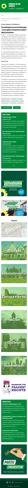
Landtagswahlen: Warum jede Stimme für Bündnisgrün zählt (14, 417)
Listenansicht (6, 107)
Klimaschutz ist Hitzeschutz (10, 430)
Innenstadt (4, 20)
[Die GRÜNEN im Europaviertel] (14, 296)
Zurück (17, 107)
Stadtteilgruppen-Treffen (9, 117)
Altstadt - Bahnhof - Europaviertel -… (11, 19)
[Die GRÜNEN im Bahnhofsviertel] (14, 273)
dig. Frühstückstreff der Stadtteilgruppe (13, 131)
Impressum (10, 486)
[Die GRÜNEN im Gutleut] (14, 342)
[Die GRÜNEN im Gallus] (14, 319)
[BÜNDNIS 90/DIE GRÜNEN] (4, 6)
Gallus (21, 100)
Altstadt (14, 98)
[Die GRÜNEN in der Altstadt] (14, 250)
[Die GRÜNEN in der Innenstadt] (14, 365)
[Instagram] (10, 482)
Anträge (20, 98)
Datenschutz (17, 486)
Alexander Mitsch (6, 98)
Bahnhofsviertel (5, 100)
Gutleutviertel (5, 103)
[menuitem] (10, 486)
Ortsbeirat (20, 103)
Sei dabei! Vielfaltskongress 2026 (11, 404)
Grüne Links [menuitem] (18, 482)
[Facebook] (7, 482)
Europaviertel (15, 100)
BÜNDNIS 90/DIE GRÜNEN (15, 5)
